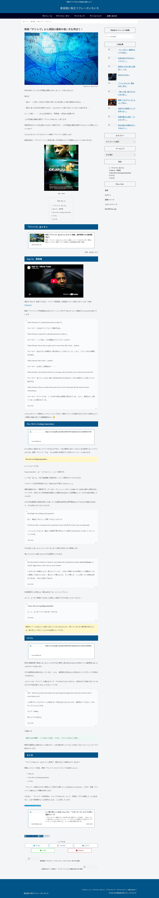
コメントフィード (111, 204)
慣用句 (47, 836)
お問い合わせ (132, 890)
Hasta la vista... (124, 75)
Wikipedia (27, 305)
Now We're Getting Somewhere (120, 173)
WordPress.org (110, 209)
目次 (58, 201)
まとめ (55, 219)
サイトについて (121, 890)
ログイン (108, 195)
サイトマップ (111, 890)
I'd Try (112, 175)
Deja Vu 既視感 (58, 209)
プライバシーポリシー (98, 890)
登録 (106, 190)
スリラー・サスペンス (32, 836)
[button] (133, 36)
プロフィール (86, 890)
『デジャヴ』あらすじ (60, 205)
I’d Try (55, 216)
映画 (42, 836)
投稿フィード (109, 200)
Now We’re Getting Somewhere (62, 212)
